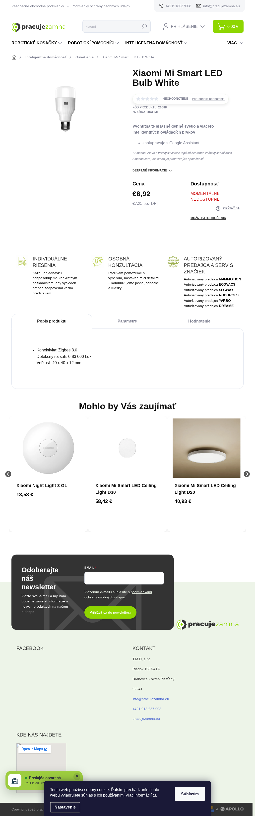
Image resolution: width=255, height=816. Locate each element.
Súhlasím (190, 794)
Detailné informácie (149, 170)
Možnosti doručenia (208, 218)
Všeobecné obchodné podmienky (37, 6)
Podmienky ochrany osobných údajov (100, 6)
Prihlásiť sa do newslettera (110, 612)
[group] (48, 474)
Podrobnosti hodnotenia (208, 99)
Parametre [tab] (127, 321)
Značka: (145, 112)
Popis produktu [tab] (51, 321)
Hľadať (144, 26)
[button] (48, 494)
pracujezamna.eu (146, 719)
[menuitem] (37, 43)
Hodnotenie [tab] (199, 321)
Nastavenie (65, 807)
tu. (155, 795)
